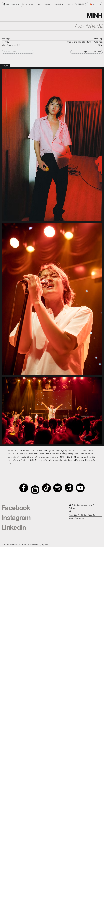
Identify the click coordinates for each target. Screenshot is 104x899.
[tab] (5, 65)
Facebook (16, 508)
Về (70, 512)
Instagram (16, 518)
